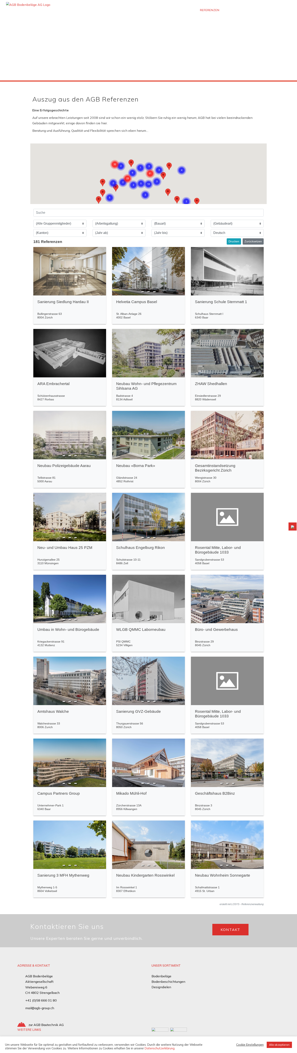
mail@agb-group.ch (39, 1008)
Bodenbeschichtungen (168, 982)
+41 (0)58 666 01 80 (41, 1000)
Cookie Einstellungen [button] (250, 1045)
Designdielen (161, 987)
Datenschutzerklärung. (160, 1048)
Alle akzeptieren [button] (279, 1044)
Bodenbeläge (161, 976)
